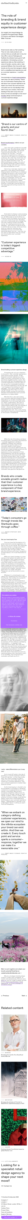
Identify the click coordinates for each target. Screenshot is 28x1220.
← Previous (5, 996)
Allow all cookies (14, 616)
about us (3, 980)
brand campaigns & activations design (12, 983)
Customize (14, 620)
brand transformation (12, 981)
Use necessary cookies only (14, 625)
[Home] (10, 3)
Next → (24, 996)
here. (3, 611)
